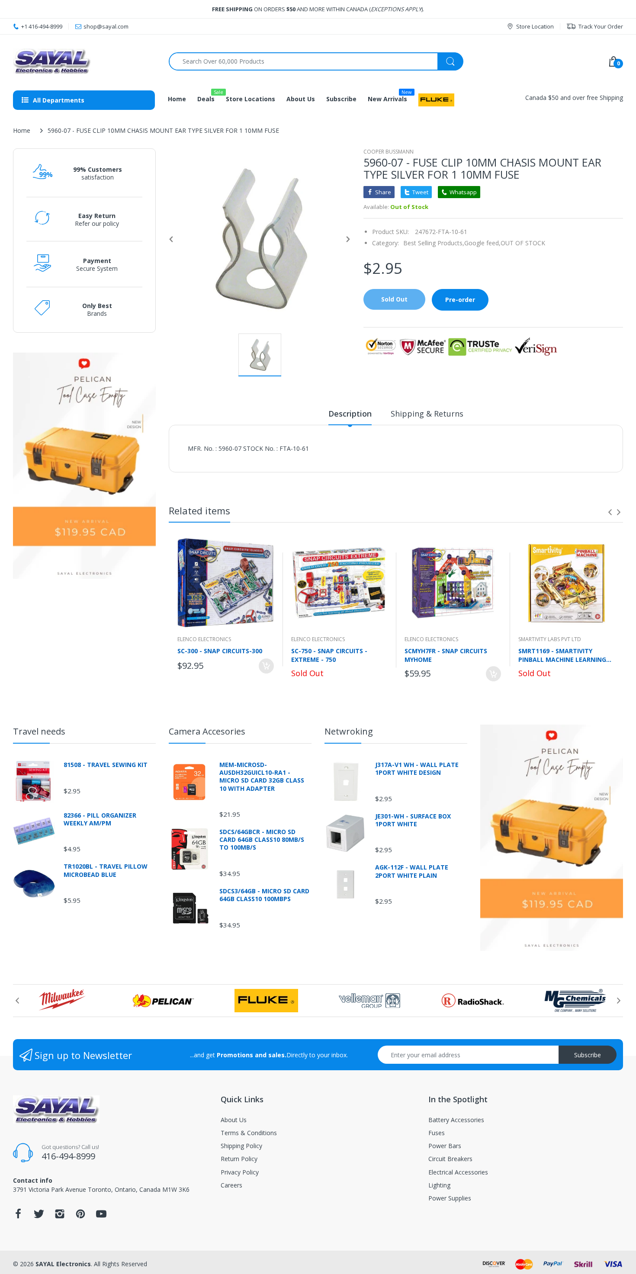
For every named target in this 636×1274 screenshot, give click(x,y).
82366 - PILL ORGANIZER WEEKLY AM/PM (100, 819)
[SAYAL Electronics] (84, 61)
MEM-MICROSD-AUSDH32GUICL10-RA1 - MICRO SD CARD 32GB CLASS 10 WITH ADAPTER (261, 777)
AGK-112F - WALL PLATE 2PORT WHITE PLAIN (411, 871)
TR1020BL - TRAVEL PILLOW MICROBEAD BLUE (106, 870)
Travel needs (39, 731)
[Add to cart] (266, 666)
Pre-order (460, 299)
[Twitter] (39, 1216)
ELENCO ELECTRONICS (204, 639)
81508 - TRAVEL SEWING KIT (106, 765)
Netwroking (348, 731)
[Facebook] (18, 1216)
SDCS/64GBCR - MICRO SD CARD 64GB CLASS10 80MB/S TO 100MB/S (261, 839)
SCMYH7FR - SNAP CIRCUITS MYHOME (446, 655)
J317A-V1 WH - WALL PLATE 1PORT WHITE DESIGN (417, 769)
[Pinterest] (80, 1216)
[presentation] (610, 512)
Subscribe (587, 1055)
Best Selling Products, (433, 243)
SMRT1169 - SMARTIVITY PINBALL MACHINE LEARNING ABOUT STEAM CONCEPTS (562, 655)
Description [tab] (350, 413)
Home (21, 130)
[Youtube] (101, 1216)
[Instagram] (60, 1216)
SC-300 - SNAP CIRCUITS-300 (219, 651)
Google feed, (482, 243)
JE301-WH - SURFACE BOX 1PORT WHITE (413, 820)
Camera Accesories (207, 731)
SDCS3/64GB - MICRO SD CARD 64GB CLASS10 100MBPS (264, 895)
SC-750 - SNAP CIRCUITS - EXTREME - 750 (329, 655)
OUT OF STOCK (523, 243)
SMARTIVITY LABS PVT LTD (549, 639)
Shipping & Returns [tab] (427, 413)
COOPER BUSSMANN (388, 151)
